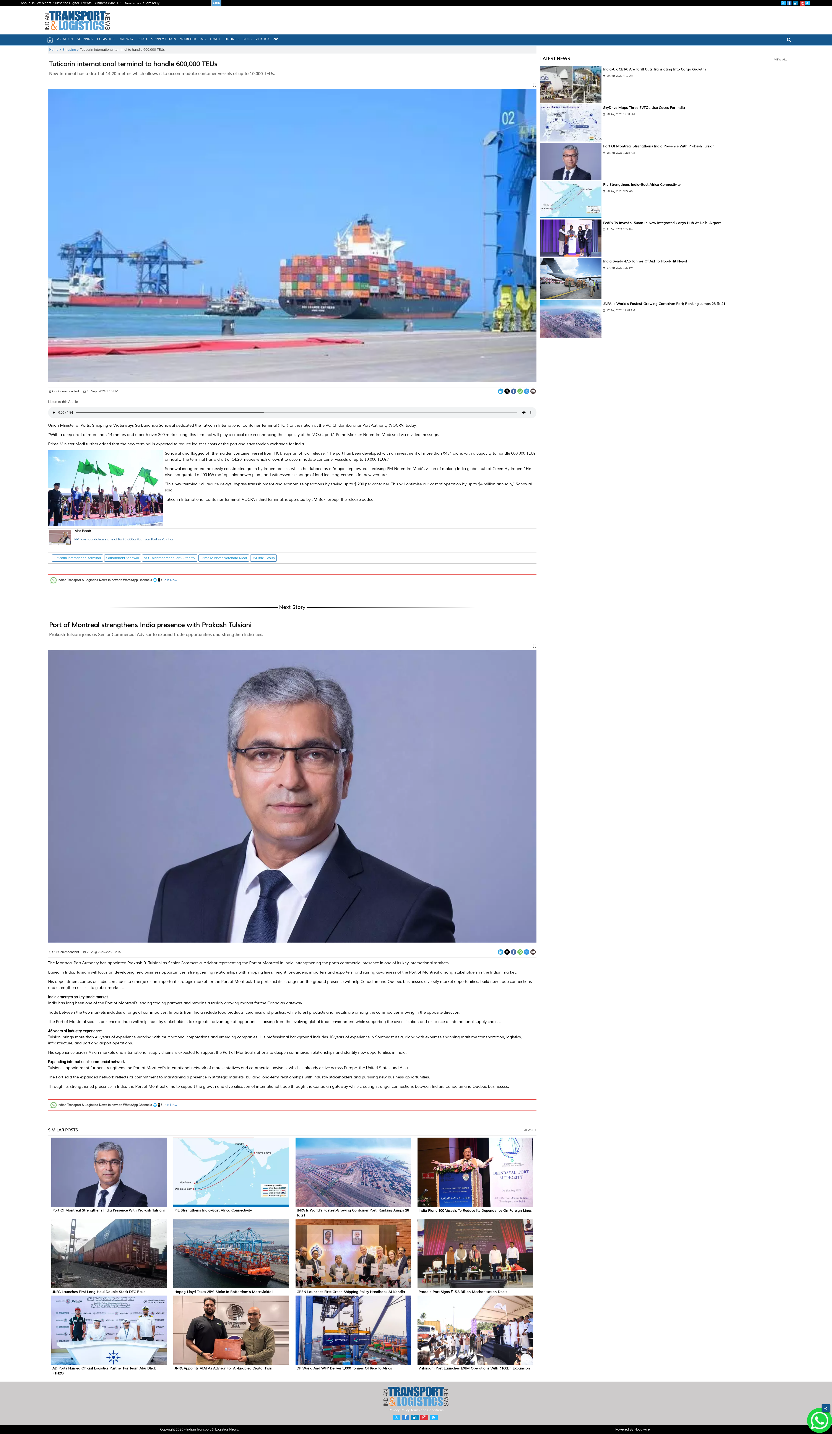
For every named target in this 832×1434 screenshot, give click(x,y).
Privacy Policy (399, 1410)
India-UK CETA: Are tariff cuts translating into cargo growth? (654, 69)
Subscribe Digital (66, 3)
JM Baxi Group (263, 558)
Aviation (65, 39)
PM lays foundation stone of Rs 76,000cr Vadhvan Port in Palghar (123, 535)
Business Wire (104, 3)
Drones (232, 39)
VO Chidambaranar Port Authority (169, 558)
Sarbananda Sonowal (122, 558)
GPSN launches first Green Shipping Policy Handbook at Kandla (351, 1292)
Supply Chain (163, 39)
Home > (56, 50)
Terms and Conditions (427, 1410)
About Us (27, 3)
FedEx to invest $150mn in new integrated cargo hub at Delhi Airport (662, 223)
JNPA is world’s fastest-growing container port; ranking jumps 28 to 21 (664, 304)
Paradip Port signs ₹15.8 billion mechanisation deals (463, 1292)
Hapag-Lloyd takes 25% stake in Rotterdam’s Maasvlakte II (224, 1292)
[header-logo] (77, 20)
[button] (292, 86)
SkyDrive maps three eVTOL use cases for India (644, 108)
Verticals (265, 39)
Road (142, 39)
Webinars (44, 3)
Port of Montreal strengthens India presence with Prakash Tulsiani (150, 625)
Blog (247, 39)
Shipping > (71, 50)
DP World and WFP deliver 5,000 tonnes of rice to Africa (344, 1368)
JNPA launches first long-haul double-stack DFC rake (98, 1292)
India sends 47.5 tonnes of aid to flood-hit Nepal (645, 261)
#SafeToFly (151, 3)
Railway (126, 39)
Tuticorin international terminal (77, 558)
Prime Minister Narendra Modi (223, 558)
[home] (50, 39)
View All (529, 1130)
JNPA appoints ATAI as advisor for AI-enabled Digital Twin (223, 1368)
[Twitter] (507, 391)
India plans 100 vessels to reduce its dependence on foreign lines (475, 1210)
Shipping (85, 39)
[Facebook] (513, 391)
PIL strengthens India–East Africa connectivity (213, 1210)
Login (216, 3)
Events (86, 3)
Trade (215, 39)
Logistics (106, 39)
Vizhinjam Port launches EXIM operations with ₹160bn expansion (474, 1368)
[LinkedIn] (500, 391)
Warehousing (193, 39)
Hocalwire (642, 1429)
